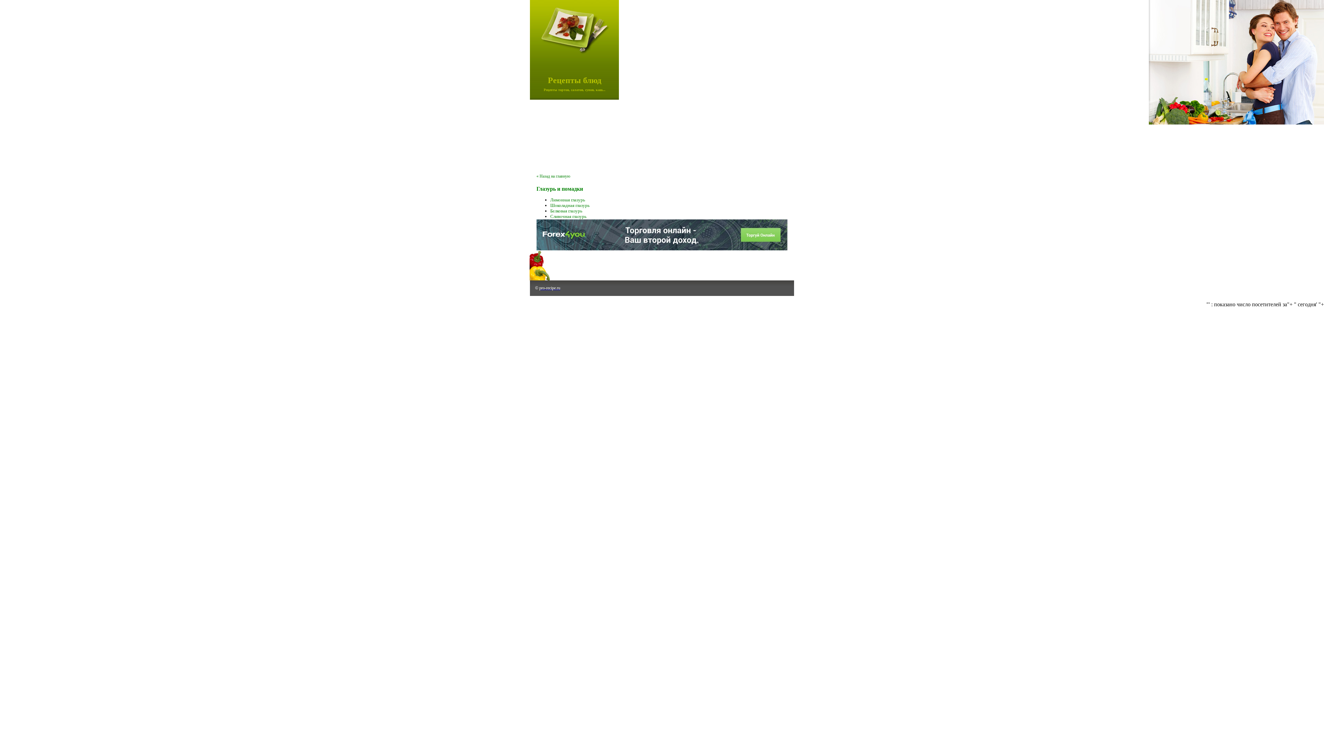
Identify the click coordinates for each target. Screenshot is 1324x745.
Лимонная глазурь (567, 199)
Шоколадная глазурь (570, 205)
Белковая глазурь (566, 210)
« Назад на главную (553, 176)
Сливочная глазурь (568, 216)
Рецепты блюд (574, 80)
